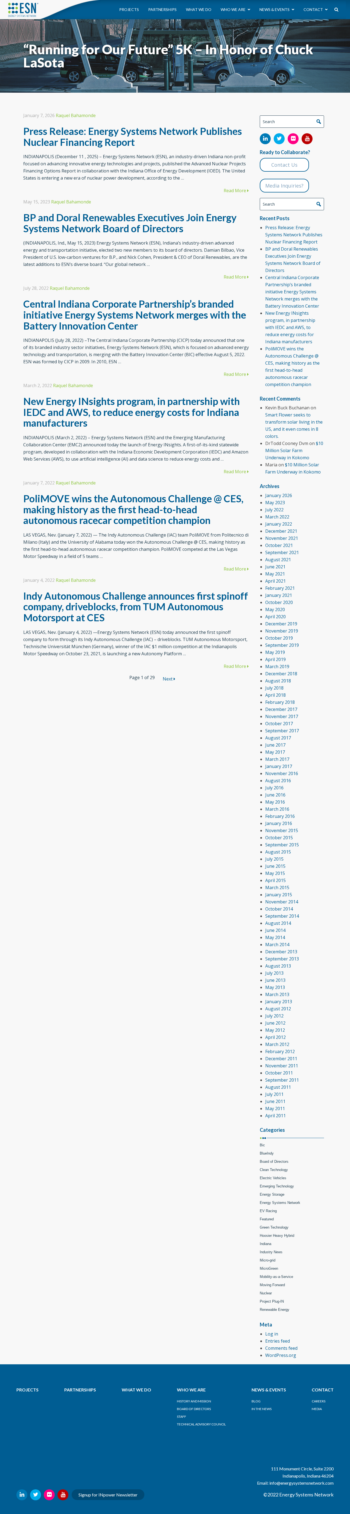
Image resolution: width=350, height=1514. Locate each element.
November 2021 (281, 538)
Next (168, 679)
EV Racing (268, 1211)
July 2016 (274, 788)
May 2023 (275, 503)
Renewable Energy (274, 1310)
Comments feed (281, 1348)
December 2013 (281, 952)
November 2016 (281, 773)
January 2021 (278, 595)
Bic (262, 1145)
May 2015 (275, 873)
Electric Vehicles (273, 1178)
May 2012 (275, 1030)
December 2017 (281, 709)
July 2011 (274, 1094)
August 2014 (278, 923)
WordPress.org (280, 1355)
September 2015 (282, 845)
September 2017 (282, 731)
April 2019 (275, 659)
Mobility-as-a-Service (276, 1277)
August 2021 (278, 560)
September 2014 (282, 916)
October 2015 (279, 838)
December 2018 (281, 674)
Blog (256, 1401)
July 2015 (274, 859)
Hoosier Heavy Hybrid (277, 1236)
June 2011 (275, 1101)
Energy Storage (272, 1194)
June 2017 (275, 745)
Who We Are (233, 9)
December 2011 (281, 1059)
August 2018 (278, 681)
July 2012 (274, 1016)
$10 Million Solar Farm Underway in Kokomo (294, 450)
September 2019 (282, 645)
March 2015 (277, 887)
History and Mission (194, 1401)
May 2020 (275, 609)
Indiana (265, 1244)
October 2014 (279, 909)
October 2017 (279, 724)
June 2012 (275, 1023)
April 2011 (275, 1116)
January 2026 (278, 495)
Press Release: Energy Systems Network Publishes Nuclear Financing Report (293, 235)
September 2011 (282, 1080)
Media (317, 1409)
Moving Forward (272, 1285)
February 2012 (280, 1051)
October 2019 (279, 638)
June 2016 (275, 795)
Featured (267, 1219)
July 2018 (274, 688)
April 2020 (275, 617)
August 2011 (278, 1087)
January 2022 (278, 524)
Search (318, 121)
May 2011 (275, 1108)
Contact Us (284, 164)
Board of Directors (274, 1161)
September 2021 (282, 552)
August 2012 (278, 1009)
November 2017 (281, 716)
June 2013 (275, 980)
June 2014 (275, 930)
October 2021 (279, 545)
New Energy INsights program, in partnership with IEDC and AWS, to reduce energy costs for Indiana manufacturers (290, 327)
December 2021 (281, 531)
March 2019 (277, 667)
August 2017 (278, 738)
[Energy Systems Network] (23, 9)
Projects (129, 9)
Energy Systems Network (280, 1203)
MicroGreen (269, 1268)
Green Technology (274, 1227)
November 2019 (281, 631)
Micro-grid (267, 1260)
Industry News (271, 1252)
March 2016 (277, 809)
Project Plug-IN (272, 1301)
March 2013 (277, 994)
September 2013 (282, 959)
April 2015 (275, 880)
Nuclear (266, 1293)
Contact (314, 9)
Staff (181, 1416)
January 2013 (278, 1002)
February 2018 (280, 702)
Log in (271, 1334)
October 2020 (279, 602)
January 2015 (278, 895)
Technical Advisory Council (201, 1424)
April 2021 (275, 581)
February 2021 (280, 588)
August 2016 (278, 781)
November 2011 (281, 1066)
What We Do (198, 9)
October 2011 (279, 1073)
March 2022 (277, 517)
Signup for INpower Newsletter (108, 1494)
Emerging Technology (277, 1186)
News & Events (274, 9)
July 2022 (274, 510)
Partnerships (162, 9)
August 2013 (278, 966)
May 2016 (275, 802)
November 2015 (281, 830)
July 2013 (274, 973)
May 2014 (275, 937)
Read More (235, 191)
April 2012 (275, 1037)
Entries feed (277, 1341)
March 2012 (277, 1044)
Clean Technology (274, 1170)
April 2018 (275, 695)
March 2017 (277, 759)
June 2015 (275, 866)
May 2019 (275, 652)
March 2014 (277, 945)
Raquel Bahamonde (76, 115)
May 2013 (275, 987)
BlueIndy (267, 1153)
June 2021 (275, 567)
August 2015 (278, 852)
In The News (262, 1409)
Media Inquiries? (284, 185)
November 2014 (281, 902)
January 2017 (278, 766)
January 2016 (278, 823)
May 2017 (275, 752)
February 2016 (280, 816)
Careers (318, 1401)
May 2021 (275, 574)
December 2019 (281, 624)
